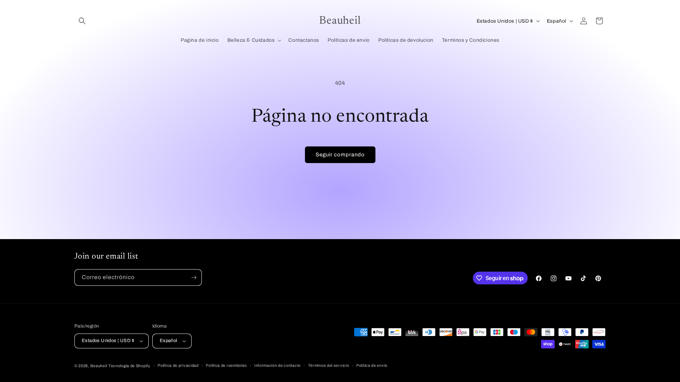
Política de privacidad (178, 365)
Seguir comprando (340, 154)
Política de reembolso (226, 365)
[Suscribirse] (194, 277)
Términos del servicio (328, 365)
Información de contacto (277, 365)
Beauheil (98, 366)
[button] (82, 21)
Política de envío (371, 365)
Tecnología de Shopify (129, 366)
